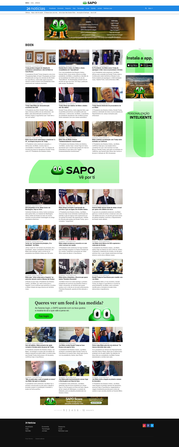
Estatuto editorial (40, 438)
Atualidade (28, 66)
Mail (32, 3)
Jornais (37, 3)
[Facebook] (148, 425)
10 (83, 410)
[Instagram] (144, 425)
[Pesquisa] (145, 8)
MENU (27, 3)
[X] (152, 425)
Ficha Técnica (29, 438)
